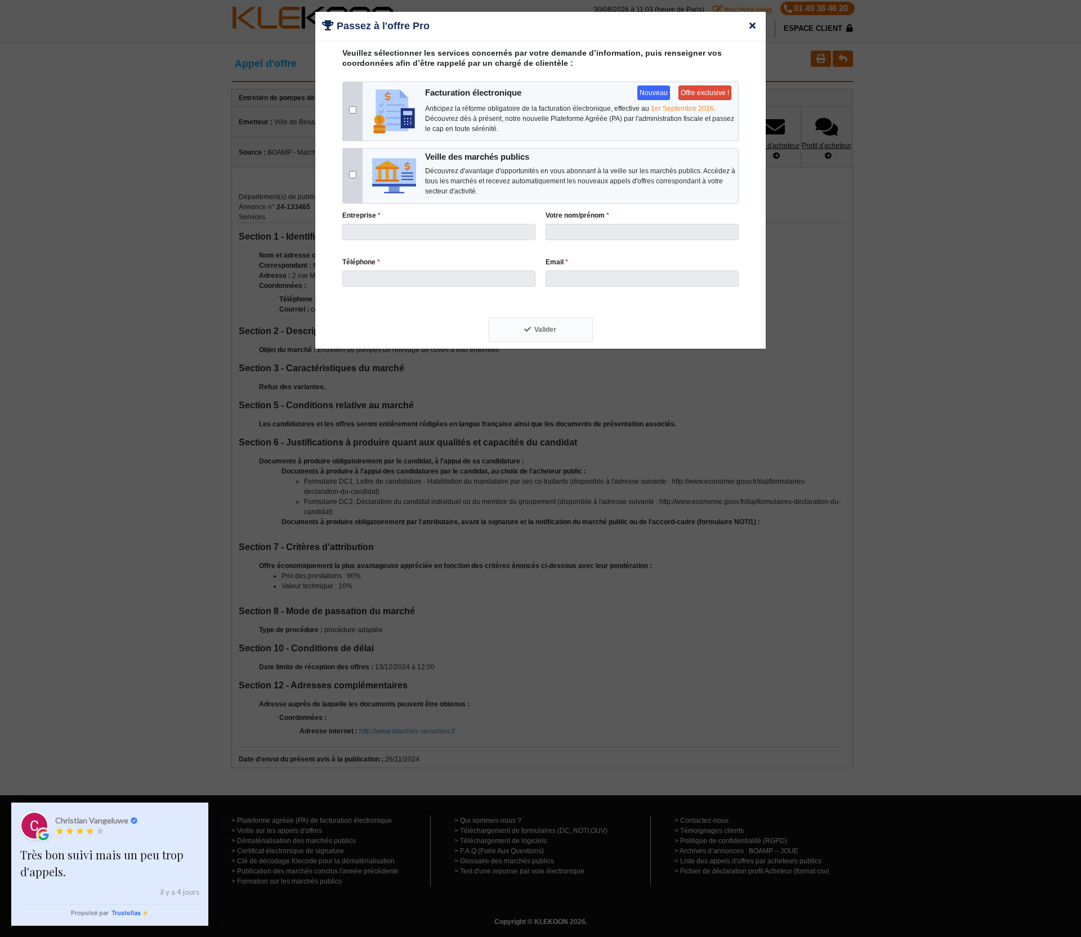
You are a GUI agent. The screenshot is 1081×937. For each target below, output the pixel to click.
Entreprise (361, 215)
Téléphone (361, 262)
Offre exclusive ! (705, 93)
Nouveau (654, 93)
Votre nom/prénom (577, 215)
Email (557, 262)
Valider (545, 330)
